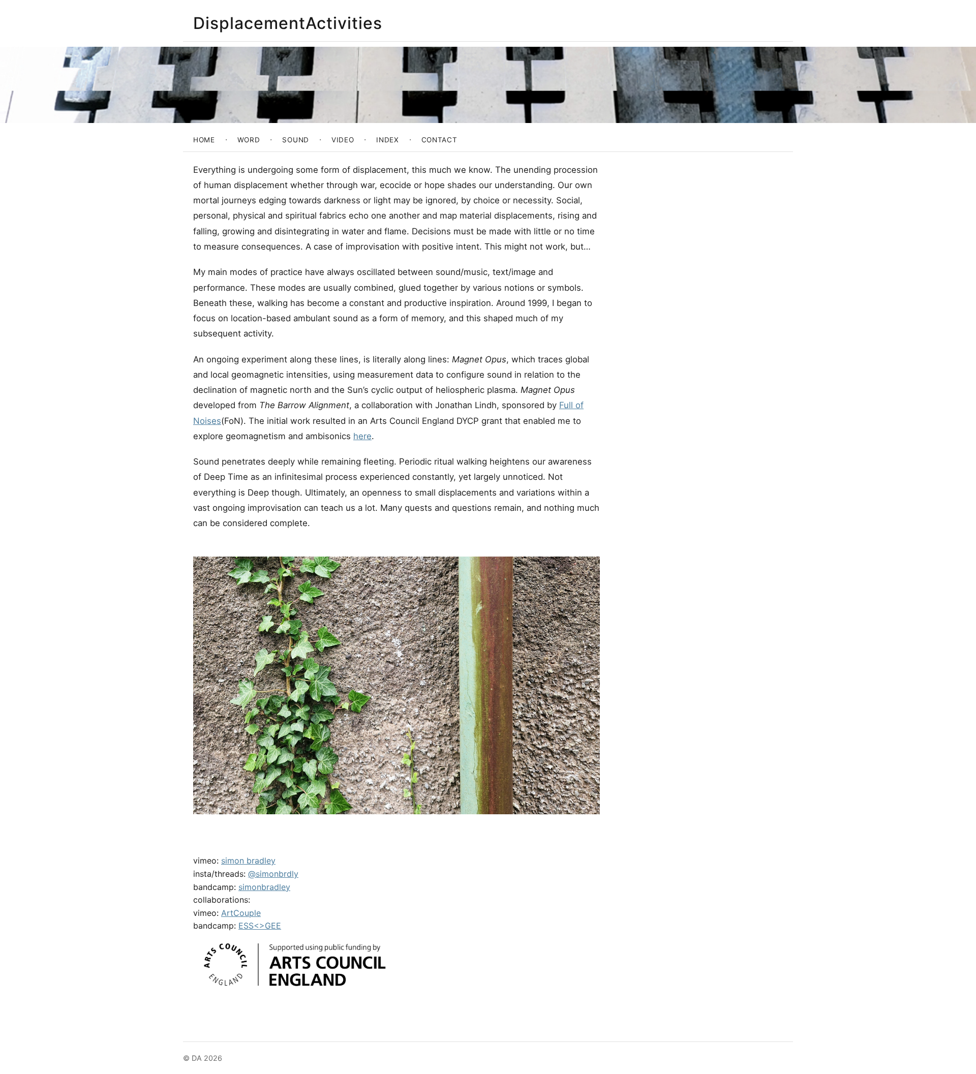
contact (439, 140)
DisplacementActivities (287, 23)
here (362, 436)
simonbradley (264, 887)
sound (295, 140)
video (342, 140)
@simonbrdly (273, 874)
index (387, 140)
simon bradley (248, 860)
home (204, 140)
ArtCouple (241, 913)
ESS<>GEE (259, 925)
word (248, 140)
